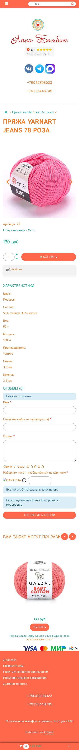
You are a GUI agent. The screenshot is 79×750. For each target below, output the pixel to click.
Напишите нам (13, 666)
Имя (6, 402)
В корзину (49, 257)
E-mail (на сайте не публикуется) (26, 419)
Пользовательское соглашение (25, 678)
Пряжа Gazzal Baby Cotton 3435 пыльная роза (39, 636)
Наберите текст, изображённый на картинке (35, 472)
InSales (49, 732)
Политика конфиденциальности (25, 672)
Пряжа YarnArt (22, 112)
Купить (39, 627)
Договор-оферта (15, 684)
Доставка (9, 660)
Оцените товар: (14, 466)
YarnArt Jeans (44, 112)
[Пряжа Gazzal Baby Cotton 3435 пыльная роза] (39, 580)
